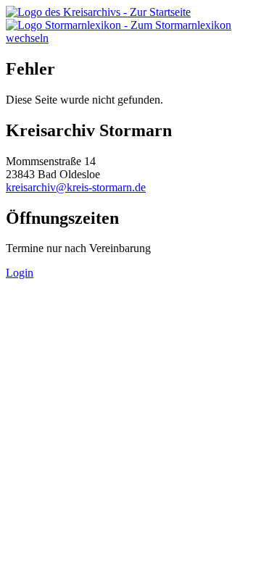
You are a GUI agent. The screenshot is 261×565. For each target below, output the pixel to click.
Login (19, 273)
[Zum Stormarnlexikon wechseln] (130, 38)
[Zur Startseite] (98, 12)
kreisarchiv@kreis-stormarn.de (76, 187)
